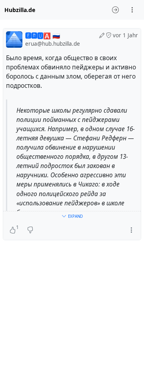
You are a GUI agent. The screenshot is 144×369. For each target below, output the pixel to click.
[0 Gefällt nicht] (30, 230)
